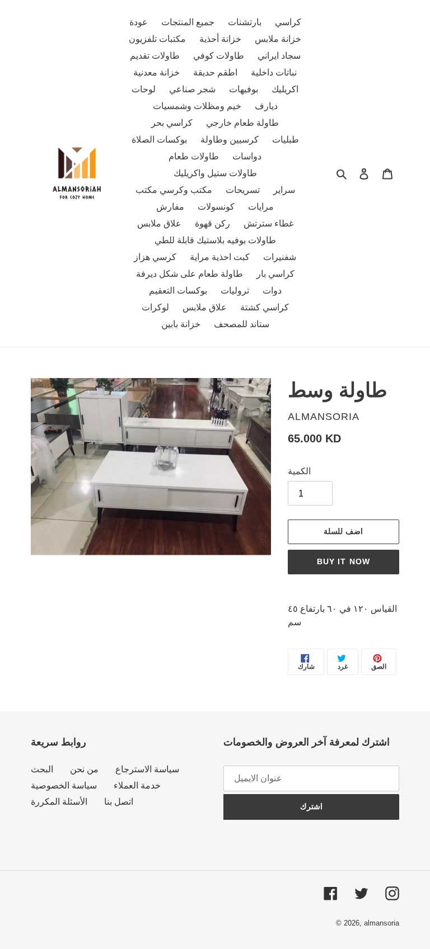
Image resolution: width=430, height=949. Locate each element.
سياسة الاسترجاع (147, 769)
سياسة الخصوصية (64, 785)
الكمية (299, 471)
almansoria (381, 923)
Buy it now (343, 561)
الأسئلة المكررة (59, 801)
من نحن (84, 769)
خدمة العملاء (137, 785)
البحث (42, 769)
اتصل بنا (118, 801)
